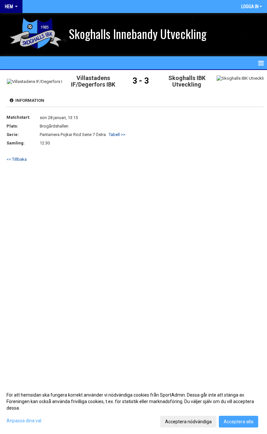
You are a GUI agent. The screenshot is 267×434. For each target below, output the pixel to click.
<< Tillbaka (17, 159)
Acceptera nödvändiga (188, 421)
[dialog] (133, 408)
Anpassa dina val (24, 420)
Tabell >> (117, 134)
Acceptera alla (238, 421)
